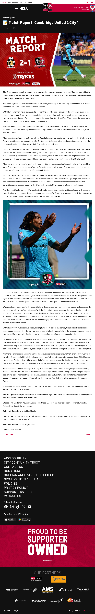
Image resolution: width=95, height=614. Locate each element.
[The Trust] (36, 579)
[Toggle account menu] (87, 2)
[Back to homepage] (47, 7)
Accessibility (15, 458)
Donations (12, 471)
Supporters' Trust (19, 492)
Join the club (13, 2)
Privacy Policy (16, 487)
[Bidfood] (65, 590)
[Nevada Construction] (58, 579)
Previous (9, 434)
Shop (30, 2)
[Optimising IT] (20, 600)
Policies (11, 483)
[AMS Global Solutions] (47, 589)
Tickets (23, 2)
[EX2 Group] (38, 600)
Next (88, 434)
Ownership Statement (22, 479)
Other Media (87, 611)
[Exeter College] (56, 600)
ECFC (4, 2)
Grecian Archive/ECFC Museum (29, 475)
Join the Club (47, 560)
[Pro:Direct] (12, 589)
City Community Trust (22, 462)
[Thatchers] (83, 589)
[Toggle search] (92, 2)
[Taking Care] (29, 590)
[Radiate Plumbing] (74, 600)
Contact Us (13, 466)
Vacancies (12, 496)
